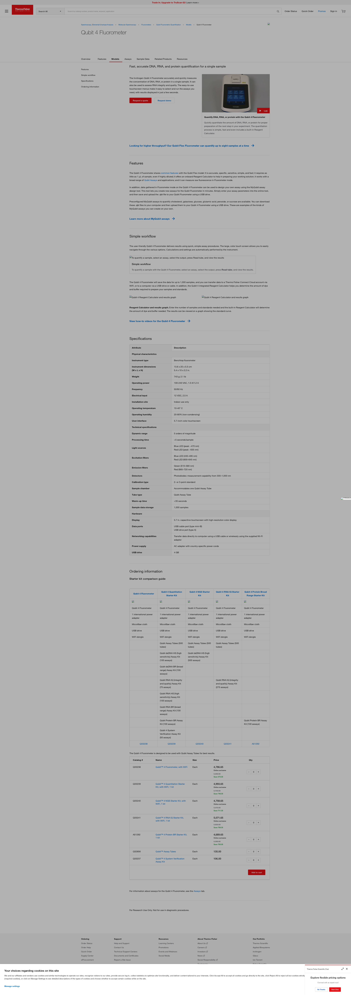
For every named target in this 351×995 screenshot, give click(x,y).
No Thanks (321, 989)
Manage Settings (12, 986)
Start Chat (335, 989)
